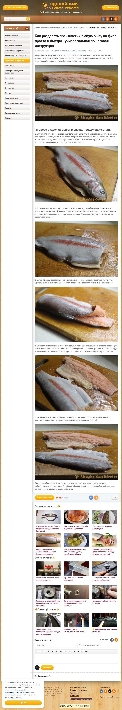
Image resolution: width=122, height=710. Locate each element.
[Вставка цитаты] (78, 651)
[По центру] (57, 651)
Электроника (10, 40)
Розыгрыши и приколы (14, 103)
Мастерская (9, 83)
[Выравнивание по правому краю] (61, 651)
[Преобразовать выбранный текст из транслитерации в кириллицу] (82, 651)
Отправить (47, 667)
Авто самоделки (11, 35)
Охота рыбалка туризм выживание (14, 71)
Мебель (8, 93)
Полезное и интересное (14, 60)
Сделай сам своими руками (61, 5)
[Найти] (27, 19)
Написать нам (74, 696)
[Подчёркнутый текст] (44, 651)
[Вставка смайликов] (65, 651)
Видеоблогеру (74, 693)
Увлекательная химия (13, 45)
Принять (23, 703)
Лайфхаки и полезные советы (65, 51)
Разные (8, 108)
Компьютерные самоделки (15, 55)
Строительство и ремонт (14, 50)
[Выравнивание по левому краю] (53, 651)
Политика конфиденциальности (81, 699)
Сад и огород (10, 65)
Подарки (8, 118)
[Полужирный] (37, 651)
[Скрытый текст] (74, 651)
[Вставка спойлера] (86, 651)
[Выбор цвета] (70, 651)
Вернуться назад (45, 497)
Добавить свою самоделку (78, 687)
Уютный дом (10, 88)
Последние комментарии (78, 690)
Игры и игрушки (11, 98)
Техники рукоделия (12, 113)
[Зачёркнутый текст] (48, 651)
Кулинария (9, 78)
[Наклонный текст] (41, 651)
